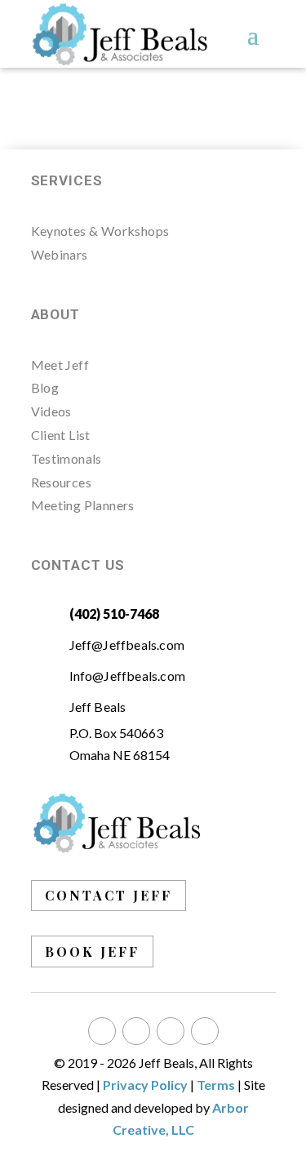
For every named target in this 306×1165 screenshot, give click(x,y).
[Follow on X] (136, 1031)
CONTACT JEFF (108, 895)
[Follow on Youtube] (205, 1031)
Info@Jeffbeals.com (127, 675)
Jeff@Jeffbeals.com (127, 644)
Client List (61, 434)
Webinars (59, 254)
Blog (45, 387)
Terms (216, 1084)
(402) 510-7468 (114, 613)
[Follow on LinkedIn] (170, 1031)
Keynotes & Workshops (100, 230)
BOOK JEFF (92, 951)
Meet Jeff (60, 364)
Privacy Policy (145, 1084)
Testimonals (66, 458)
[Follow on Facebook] (102, 1031)
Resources (61, 482)
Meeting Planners (83, 505)
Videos (51, 411)
